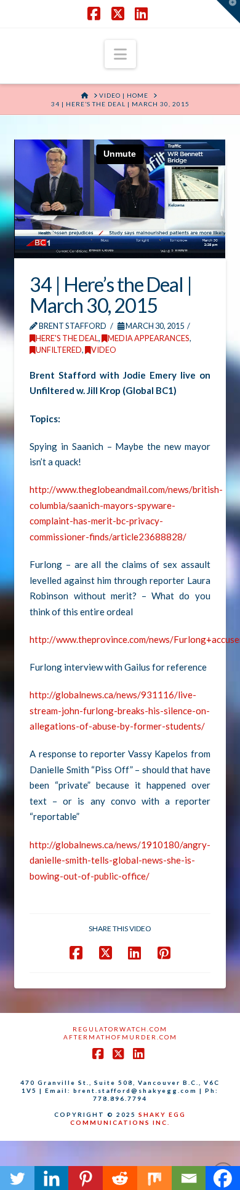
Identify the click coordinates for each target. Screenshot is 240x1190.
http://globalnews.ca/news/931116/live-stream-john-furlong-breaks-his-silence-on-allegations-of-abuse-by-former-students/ (120, 710)
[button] (120, 54)
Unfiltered (59, 350)
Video (103, 350)
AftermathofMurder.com (120, 1037)
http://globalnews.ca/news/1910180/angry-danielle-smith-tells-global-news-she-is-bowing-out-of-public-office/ (120, 860)
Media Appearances (149, 338)
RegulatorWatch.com (120, 1029)
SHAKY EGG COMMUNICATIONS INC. (128, 1118)
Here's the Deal (67, 338)
